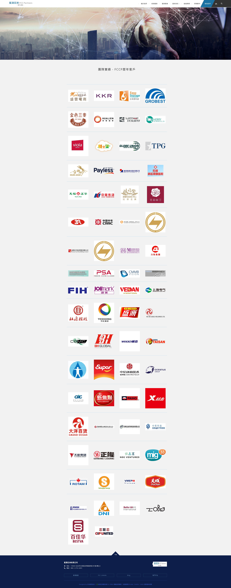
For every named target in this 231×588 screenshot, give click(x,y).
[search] (222, 4)
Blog (128, 575)
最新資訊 (175, 4)
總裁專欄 (187, 4)
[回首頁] (20, 3)
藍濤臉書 (76, 575)
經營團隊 (154, 4)
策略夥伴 (197, 4)
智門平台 (155, 575)
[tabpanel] (115, 33)
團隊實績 (165, 4)
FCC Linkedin (102, 575)
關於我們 (144, 4)
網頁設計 (92, 584)
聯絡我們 (208, 4)
